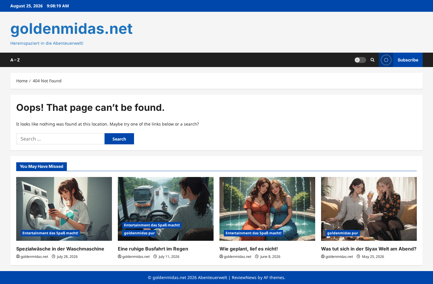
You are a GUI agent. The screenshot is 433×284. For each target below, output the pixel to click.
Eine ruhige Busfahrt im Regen (153, 249)
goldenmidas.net (71, 28)
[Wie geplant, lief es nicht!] (267, 209)
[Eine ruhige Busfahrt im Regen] (166, 209)
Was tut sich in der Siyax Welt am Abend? (369, 249)
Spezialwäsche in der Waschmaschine (60, 249)
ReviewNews (244, 277)
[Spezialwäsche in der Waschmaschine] (64, 209)
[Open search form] (372, 60)
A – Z (15, 59)
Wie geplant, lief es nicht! (248, 249)
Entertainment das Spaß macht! (50, 232)
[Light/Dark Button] (360, 60)
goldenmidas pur (139, 232)
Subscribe (408, 59)
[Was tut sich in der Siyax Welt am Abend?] (369, 209)
